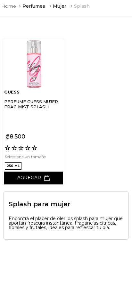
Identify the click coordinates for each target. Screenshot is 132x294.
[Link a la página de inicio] (8, 6)
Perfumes (33, 6)
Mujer (59, 6)
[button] (13, 166)
